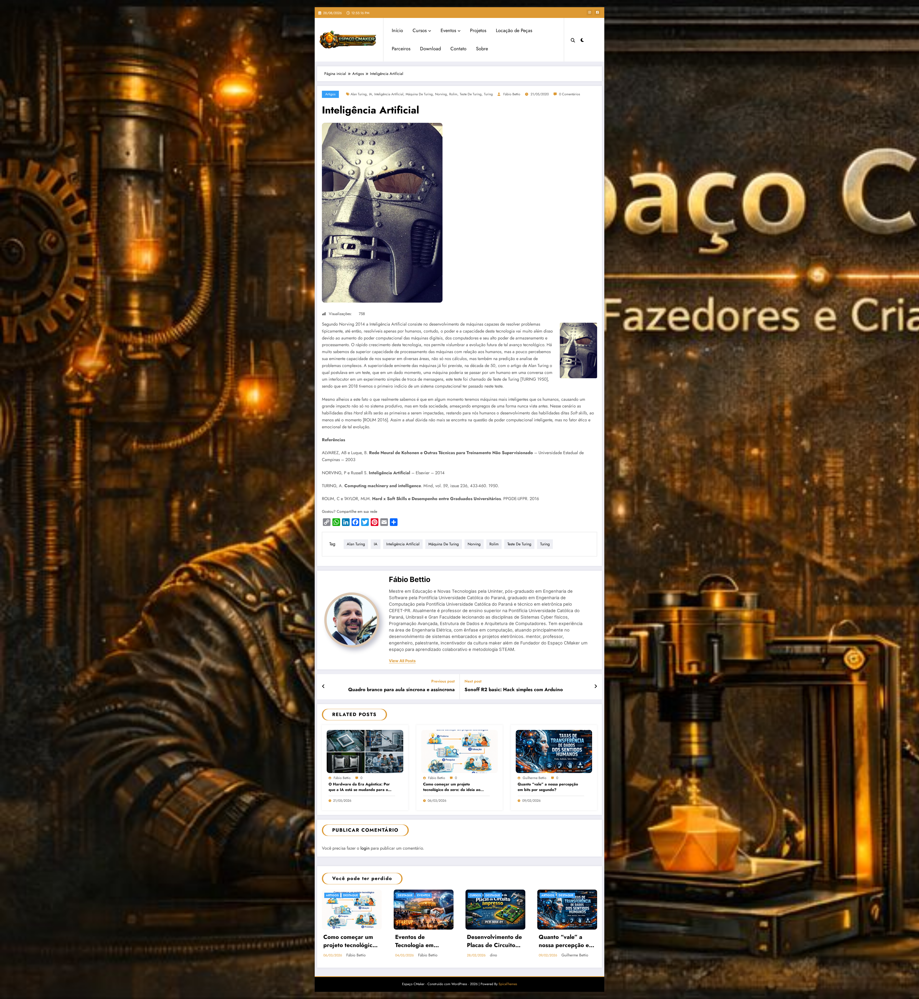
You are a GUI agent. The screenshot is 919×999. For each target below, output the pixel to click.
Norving (441, 94)
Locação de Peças (514, 30)
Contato (458, 48)
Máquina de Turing (419, 94)
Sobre (482, 48)
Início (397, 30)
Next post (473, 681)
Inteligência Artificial (388, 94)
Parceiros (401, 48)
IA (370, 94)
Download (430, 48)
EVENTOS (423, 895)
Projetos (478, 30)
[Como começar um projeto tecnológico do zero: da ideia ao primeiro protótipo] (459, 751)
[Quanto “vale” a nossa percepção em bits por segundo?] (554, 751)
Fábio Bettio (511, 94)
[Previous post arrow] (323, 686)
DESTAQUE (350, 895)
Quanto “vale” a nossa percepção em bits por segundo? (548, 787)
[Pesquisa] (573, 39)
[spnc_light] (582, 39)
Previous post (443, 681)
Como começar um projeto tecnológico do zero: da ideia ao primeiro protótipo (451, 787)
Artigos (330, 94)
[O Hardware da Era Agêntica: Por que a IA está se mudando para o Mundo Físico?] (365, 751)
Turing (488, 94)
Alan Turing (359, 94)
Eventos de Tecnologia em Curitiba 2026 (414, 941)
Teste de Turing (471, 94)
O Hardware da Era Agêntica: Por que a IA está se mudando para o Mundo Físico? (359, 787)
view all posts (402, 661)
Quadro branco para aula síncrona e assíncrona (401, 689)
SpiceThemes (508, 984)
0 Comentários (569, 94)
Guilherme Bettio (534, 777)
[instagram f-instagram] (589, 12)
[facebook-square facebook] (597, 12)
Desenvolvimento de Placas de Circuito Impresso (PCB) (494, 941)
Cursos (420, 30)
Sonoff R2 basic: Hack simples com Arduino (514, 689)
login (365, 848)
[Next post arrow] (595, 686)
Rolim (453, 94)
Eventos (448, 30)
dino (493, 955)
